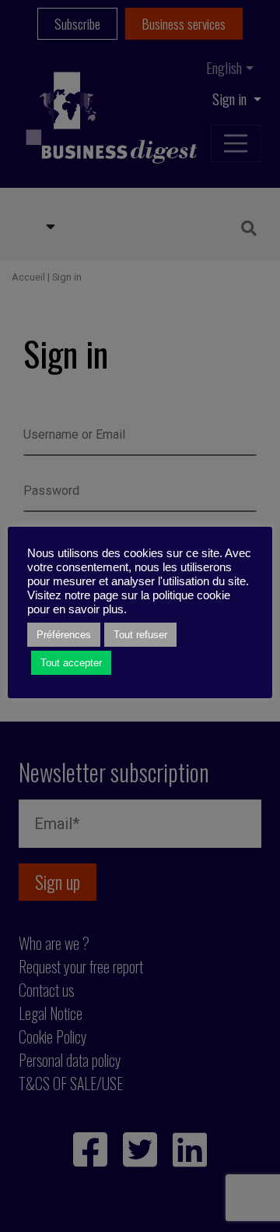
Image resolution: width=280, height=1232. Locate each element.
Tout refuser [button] (140, 635)
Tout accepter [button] (71, 663)
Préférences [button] (64, 635)
